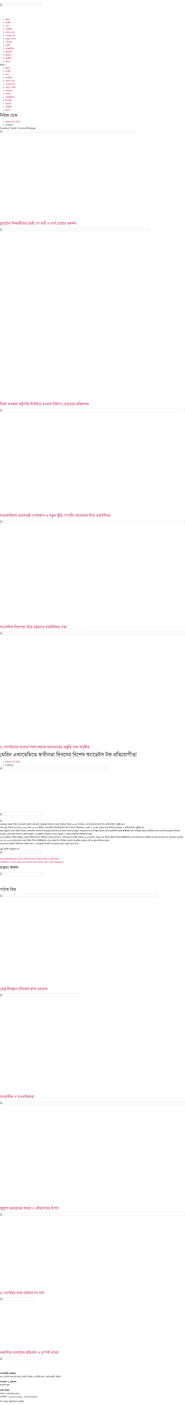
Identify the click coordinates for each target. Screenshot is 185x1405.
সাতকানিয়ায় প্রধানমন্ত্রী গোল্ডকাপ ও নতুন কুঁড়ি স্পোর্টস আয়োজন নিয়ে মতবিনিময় (55, 515)
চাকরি (7, 45)
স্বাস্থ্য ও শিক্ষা (10, 38)
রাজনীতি (8, 29)
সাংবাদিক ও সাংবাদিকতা (17, 1096)
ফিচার (7, 61)
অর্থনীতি (8, 58)
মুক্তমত (8, 55)
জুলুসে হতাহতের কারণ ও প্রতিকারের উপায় (29, 1208)
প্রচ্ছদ (7, 19)
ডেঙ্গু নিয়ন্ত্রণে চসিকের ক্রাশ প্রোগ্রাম (24, 989)
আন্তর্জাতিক (9, 48)
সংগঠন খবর (10, 35)
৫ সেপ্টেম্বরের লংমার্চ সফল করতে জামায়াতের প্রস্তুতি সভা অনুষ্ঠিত (45, 747)
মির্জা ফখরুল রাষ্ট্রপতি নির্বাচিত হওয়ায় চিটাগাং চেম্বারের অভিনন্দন (44, 404)
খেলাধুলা (8, 42)
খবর (7, 25)
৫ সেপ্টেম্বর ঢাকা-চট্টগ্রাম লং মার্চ (22, 1293)
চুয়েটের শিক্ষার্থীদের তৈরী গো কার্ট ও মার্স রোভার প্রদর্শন (38, 223)
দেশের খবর (10, 32)
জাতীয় (8, 22)
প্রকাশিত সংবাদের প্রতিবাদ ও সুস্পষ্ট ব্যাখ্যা (29, 1352)
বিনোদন (8, 51)
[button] (92, 64)
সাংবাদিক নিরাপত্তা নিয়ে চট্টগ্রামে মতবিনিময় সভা (33, 627)
